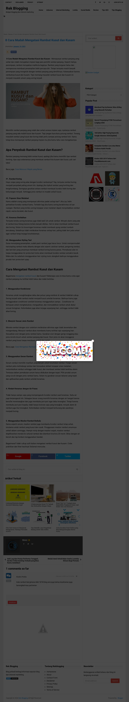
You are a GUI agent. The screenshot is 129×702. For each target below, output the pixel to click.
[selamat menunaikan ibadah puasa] (64, 351)
